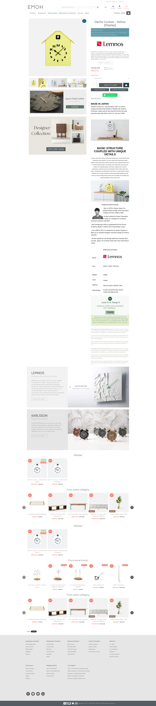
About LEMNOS (104, 63)
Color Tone (94, 75)
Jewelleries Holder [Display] (37, 514)
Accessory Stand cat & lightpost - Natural (57, 586)
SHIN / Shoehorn (118, 585)
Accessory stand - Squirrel (37, 585)
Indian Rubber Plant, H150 (118, 514)
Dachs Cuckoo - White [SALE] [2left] (37, 481)
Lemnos (74, 107)
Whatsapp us (111, 95)
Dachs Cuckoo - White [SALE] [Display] (57, 481)
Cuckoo (34, 631)
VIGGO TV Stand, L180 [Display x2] (57, 515)
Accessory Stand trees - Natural (78, 586)
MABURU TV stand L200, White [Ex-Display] (98, 515)
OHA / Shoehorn (98, 585)
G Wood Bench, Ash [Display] (78, 514)
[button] (29, 82)
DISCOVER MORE (38, 399)
